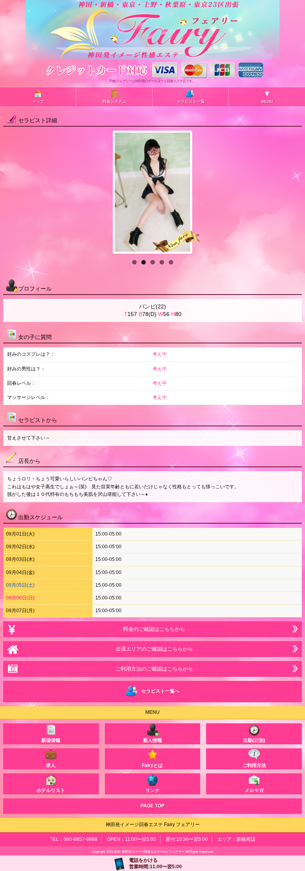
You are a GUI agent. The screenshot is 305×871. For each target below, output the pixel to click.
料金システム (114, 101)
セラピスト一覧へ (159, 691)
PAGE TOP (152, 806)
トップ (38, 101)
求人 (51, 765)
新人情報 (152, 740)
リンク (152, 790)
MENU (267, 96)
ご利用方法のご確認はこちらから (152, 669)
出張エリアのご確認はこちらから (152, 649)
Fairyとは (152, 765)
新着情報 (50, 740)
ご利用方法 (254, 765)
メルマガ (254, 790)
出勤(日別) (254, 740)
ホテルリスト (51, 790)
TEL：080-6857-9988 (73, 839)
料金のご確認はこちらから (152, 629)
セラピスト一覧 (191, 101)
